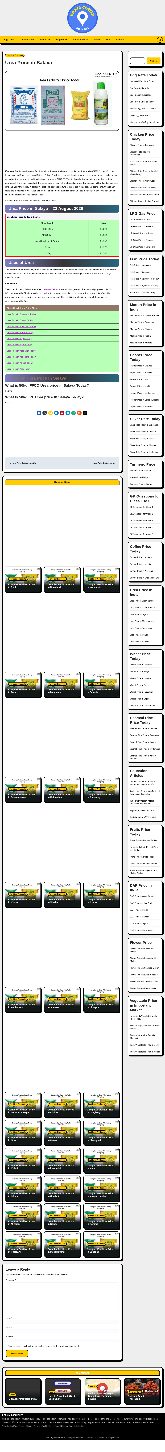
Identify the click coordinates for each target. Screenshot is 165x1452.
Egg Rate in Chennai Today (142, 102)
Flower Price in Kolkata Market (144, 975)
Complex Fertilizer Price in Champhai (100, 1139)
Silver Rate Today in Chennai (143, 432)
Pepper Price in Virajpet (141, 366)
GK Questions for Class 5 (141, 534)
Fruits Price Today (77, 1422)
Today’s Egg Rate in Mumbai (143, 108)
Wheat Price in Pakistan (141, 665)
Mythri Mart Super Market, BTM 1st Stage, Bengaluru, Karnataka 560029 (101, 1394)
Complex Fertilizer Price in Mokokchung (61, 1250)
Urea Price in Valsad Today (20, 363)
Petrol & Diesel (81, 40)
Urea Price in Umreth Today (20, 332)
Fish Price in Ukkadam (140, 272)
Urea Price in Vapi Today (18, 369)
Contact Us (91, 1437)
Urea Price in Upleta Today (19, 344)
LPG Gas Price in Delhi (140, 219)
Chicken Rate (135, 1392)
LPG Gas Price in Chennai (141, 240)
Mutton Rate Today (31, 1419)
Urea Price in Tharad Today (20, 320)
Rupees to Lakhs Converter (142, 810)
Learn (12, 1395)
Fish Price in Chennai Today (142, 292)
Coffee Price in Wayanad (141, 571)
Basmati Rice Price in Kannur (143, 742)
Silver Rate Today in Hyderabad (144, 452)
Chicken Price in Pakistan (72, 1426)
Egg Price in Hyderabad (140, 95)
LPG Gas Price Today (38, 1422)
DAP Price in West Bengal (142, 896)
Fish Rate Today (49, 1419)
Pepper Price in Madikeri (141, 406)
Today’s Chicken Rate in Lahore (144, 194)
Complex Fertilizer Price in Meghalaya (61, 691)
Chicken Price (27, 40)
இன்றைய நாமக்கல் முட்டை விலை (144, 122)
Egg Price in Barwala (139, 88)
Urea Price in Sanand (103, 463)
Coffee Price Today (19, 1422)
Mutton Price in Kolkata (141, 343)
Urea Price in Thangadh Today (21, 314)
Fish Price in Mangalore (140, 265)
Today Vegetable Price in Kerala (145, 1052)
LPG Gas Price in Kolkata (141, 233)
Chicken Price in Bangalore (142, 145)
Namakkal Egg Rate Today (142, 81)
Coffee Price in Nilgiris (140, 564)
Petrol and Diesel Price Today (113, 1419)
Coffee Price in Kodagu (141, 557)
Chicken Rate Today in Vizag (143, 187)
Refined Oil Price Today (143, 1422)
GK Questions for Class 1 (141, 507)
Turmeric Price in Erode (141, 470)
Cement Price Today (88, 1419)
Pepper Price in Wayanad (141, 372)
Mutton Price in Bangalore (142, 322)
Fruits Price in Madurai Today (143, 840)
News (97, 40)
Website (9, 1337)
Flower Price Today (59, 1422)
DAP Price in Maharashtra (142, 930)
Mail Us (115, 1437)
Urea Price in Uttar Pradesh (142, 607)
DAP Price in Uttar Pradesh (142, 903)
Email (9, 1327)
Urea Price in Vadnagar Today (21, 350)
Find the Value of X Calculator (144, 817)
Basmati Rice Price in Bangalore (144, 735)
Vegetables (62, 40)
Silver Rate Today (136, 1419)
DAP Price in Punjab (139, 910)
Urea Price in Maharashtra (142, 621)
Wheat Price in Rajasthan (141, 692)
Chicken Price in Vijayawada (142, 181)
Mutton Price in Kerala (140, 336)
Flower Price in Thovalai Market (144, 981)
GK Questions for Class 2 (141, 514)
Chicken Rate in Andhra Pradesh (144, 201)
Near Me (93, 1386)
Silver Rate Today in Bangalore (144, 425)
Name (9, 1318)
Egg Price (9, 40)
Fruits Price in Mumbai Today (143, 863)
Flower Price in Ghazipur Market (144, 968)
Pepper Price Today (97, 1422)
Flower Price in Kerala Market (143, 988)
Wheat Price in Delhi (139, 685)
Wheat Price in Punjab (140, 671)
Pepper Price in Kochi (140, 386)
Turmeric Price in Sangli (141, 484)
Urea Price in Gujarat (139, 614)
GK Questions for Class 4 (141, 527)
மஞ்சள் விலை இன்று (139, 477)
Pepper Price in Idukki (140, 379)
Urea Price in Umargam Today (21, 326)
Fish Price (45, 40)
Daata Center (51, 289)
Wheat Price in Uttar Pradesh (143, 705)
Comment (11, 1280)
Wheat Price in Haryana (140, 678)
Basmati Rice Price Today (119, 1422)
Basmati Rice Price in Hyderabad (145, 749)
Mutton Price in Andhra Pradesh (144, 315)
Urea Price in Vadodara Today (21, 357)
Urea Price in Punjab (139, 635)
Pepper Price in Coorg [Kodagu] (144, 400)
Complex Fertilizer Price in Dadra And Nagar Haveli (21, 1112)
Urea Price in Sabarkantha (23, 463)
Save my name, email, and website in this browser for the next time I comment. (43, 1346)
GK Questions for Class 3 (141, 520)
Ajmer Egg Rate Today (140, 115)
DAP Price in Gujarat (139, 923)
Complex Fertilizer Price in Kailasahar (61, 796)
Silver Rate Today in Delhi (142, 438)
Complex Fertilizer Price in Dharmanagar (21, 796)
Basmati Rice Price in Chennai (143, 728)
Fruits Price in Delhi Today (142, 857)
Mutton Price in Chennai (141, 329)
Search (153, 61)
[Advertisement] (62, 149)
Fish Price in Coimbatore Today (144, 279)
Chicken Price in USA (35, 1426)
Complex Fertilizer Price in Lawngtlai (61, 1167)
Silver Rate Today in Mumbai (143, 445)
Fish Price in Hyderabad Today (144, 285)
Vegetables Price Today (13, 1426)
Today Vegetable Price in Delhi (144, 1045)
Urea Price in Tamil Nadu (141, 628)
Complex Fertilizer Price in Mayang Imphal (100, 1195)
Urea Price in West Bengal (142, 601)
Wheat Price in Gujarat (140, 699)
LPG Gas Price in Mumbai (141, 226)
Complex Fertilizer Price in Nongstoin (100, 586)
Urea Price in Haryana (140, 641)
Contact (120, 40)
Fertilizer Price (53, 1426)
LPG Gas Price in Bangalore (142, 247)
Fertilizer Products (14, 55)
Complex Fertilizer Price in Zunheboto (21, 1006)
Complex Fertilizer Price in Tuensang (100, 796)
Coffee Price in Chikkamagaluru (144, 578)
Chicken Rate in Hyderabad (136, 1397)
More (108, 40)
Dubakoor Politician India (23, 1399)
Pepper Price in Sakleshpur (142, 393)
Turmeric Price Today (67, 1419)
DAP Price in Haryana (140, 917)
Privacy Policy (104, 1437)
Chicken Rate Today (11, 1419)
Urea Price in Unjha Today (19, 338)
